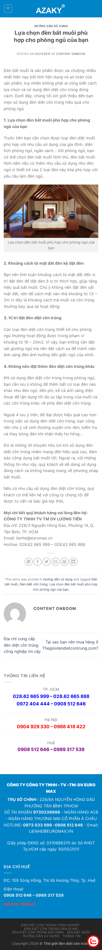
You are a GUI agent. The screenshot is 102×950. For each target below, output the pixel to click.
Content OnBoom (70, 54)
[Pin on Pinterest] (64, 562)
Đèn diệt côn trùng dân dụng (51, 929)
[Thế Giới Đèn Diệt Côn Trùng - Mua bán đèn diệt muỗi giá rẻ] (51, 9)
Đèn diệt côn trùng (34, 584)
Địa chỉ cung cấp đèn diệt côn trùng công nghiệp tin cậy (22, 645)
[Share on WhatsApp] (29, 562)
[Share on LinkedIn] (73, 562)
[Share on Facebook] (37, 562)
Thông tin (72, 936)
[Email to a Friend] (55, 562)
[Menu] (8, 9)
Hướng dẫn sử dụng (51, 26)
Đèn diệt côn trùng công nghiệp (50, 925)
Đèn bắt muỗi (78, 932)
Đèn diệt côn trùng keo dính (38, 932)
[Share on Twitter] (46, 562)
